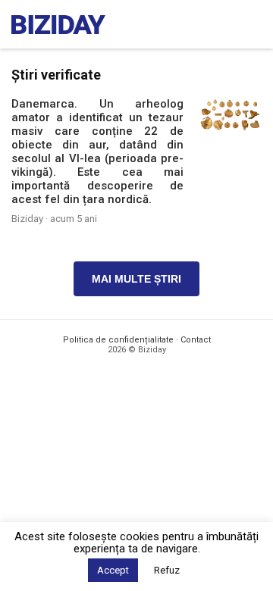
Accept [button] (113, 570)
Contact (195, 340)
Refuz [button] (167, 570)
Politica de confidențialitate (118, 340)
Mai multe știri (136, 279)
